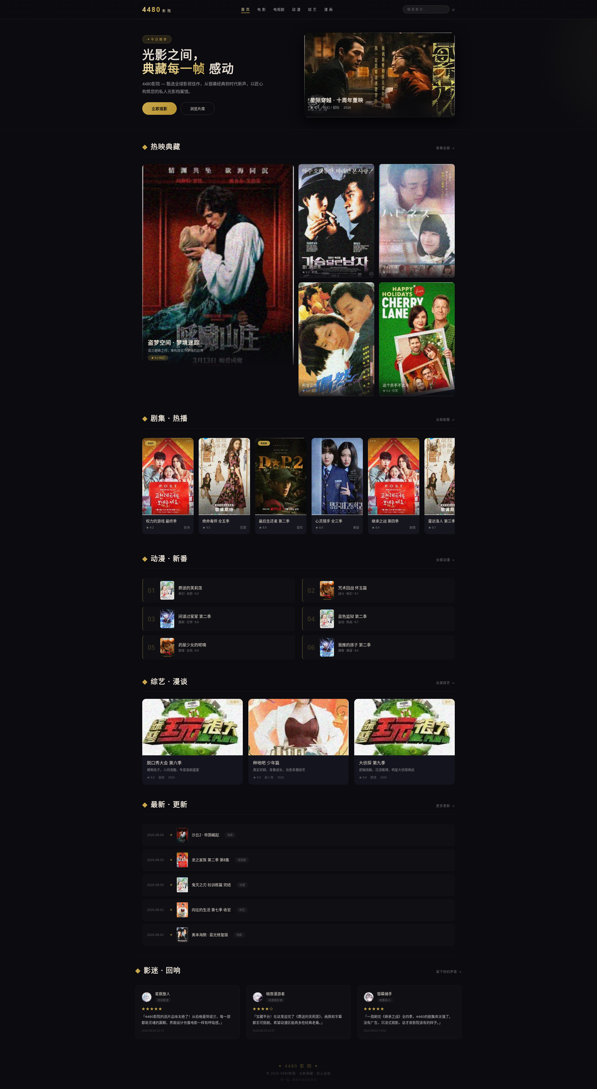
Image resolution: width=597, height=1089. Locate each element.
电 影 (261, 9)
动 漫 (296, 9)
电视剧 (279, 9)
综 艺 (312, 9)
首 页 (245, 9)
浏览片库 (197, 109)
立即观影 (159, 109)
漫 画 (328, 9)
